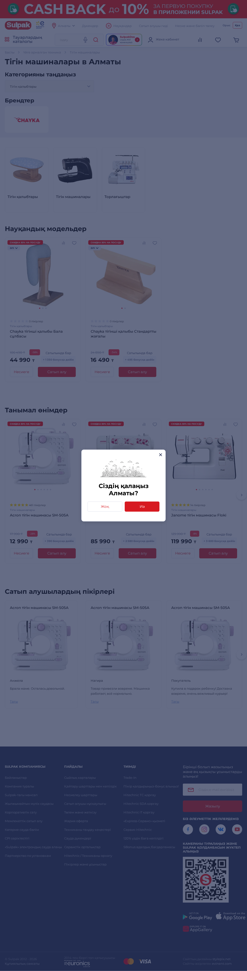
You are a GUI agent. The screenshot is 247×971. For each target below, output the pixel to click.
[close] (160, 454)
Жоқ (105, 506)
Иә (142, 506)
